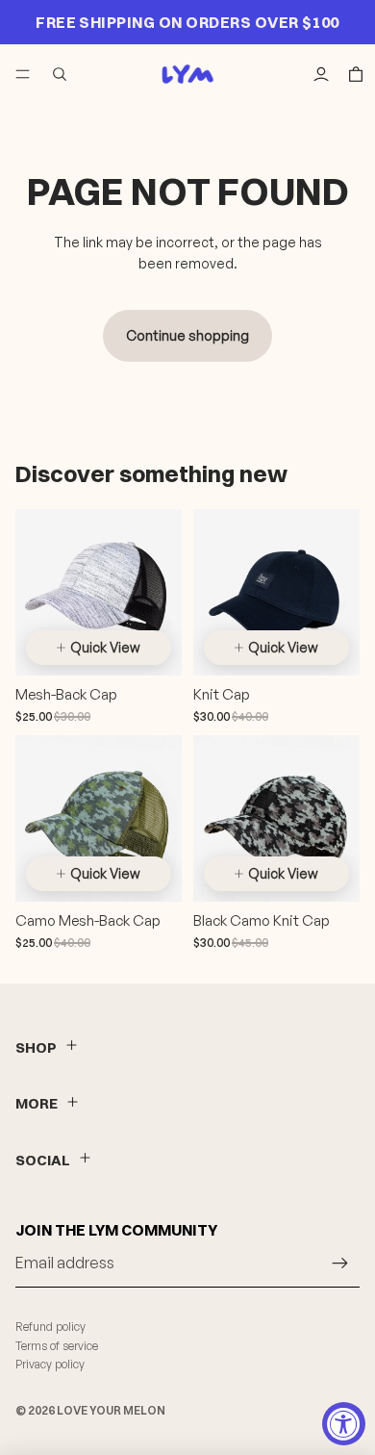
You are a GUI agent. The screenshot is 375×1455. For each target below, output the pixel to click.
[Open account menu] (321, 74)
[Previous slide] (44, 611)
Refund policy (50, 1326)
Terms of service (56, 1346)
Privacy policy (50, 1364)
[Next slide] (153, 611)
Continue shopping (187, 335)
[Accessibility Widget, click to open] (343, 1423)
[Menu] (22, 74)
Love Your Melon (111, 1410)
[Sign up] (340, 1263)
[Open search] (59, 74)
